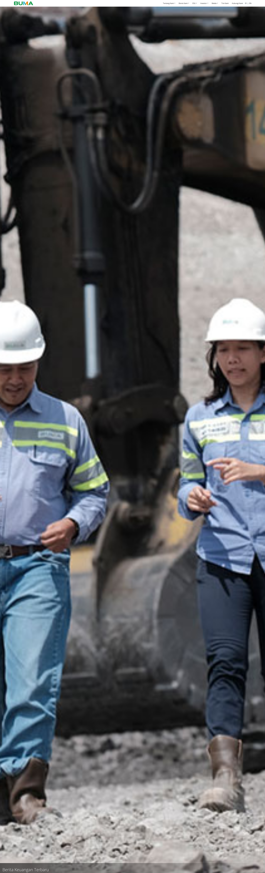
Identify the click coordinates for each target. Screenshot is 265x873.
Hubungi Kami (237, 3)
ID (246, 3)
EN (250, 3)
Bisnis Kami (183, 3)
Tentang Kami (168, 3)
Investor (203, 3)
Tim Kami (225, 3)
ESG (193, 3)
